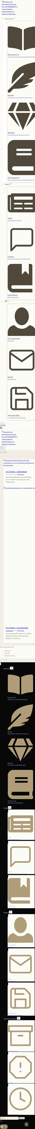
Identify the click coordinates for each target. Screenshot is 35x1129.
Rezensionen (21, 474)
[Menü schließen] (0, 663)
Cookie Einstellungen (9, 655)
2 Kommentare (9, 631)
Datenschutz (7, 650)
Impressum (7, 653)
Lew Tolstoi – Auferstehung (16, 472)
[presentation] (19, 463)
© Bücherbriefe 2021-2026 (7, 647)
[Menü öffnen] (2, 448)
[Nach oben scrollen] (1, 660)
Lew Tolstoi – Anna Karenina (17, 628)
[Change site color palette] (26, 1124)
